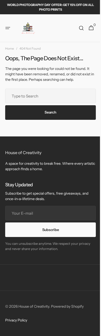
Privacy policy (16, 320)
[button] (7, 28)
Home (9, 48)
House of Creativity (33, 306)
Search (48, 112)
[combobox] (48, 96)
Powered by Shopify (67, 306)
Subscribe (48, 229)
